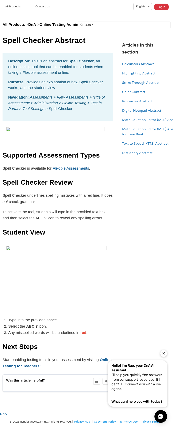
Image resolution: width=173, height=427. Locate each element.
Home (13, 7)
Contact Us (42, 6)
